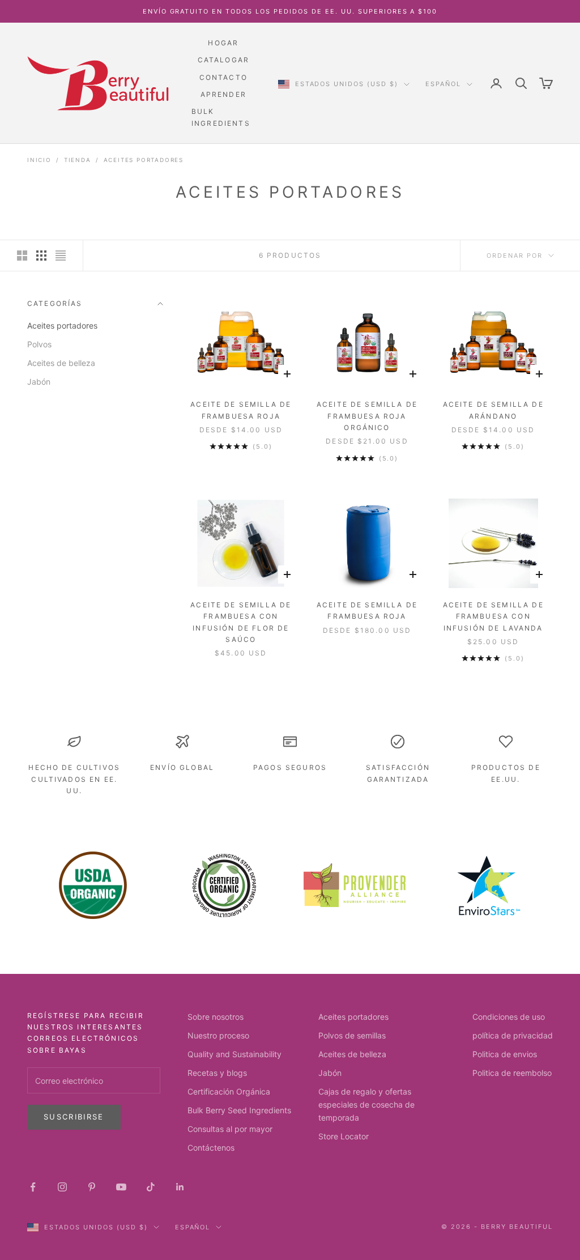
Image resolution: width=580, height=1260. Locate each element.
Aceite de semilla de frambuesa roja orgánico (367, 416)
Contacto (223, 77)
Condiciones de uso (508, 1016)
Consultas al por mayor (229, 1129)
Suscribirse (74, 1116)
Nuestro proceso (218, 1035)
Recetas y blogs (217, 1073)
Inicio (39, 159)
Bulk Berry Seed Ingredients (239, 1110)
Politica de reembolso (512, 1073)
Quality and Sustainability (234, 1054)
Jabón (38, 381)
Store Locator (343, 1136)
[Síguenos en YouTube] (121, 1187)
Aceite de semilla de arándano (493, 410)
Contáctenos (210, 1147)
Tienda (77, 159)
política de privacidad (512, 1035)
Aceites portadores (144, 159)
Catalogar (223, 60)
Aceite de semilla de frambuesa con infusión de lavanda (493, 616)
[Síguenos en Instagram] (62, 1187)
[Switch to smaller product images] (41, 255)
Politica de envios (504, 1054)
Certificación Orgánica (228, 1091)
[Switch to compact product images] (61, 255)
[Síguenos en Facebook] (33, 1187)
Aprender (223, 94)
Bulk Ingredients (220, 117)
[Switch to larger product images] (22, 255)
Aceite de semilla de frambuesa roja (240, 410)
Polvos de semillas (352, 1035)
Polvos (39, 344)
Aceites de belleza (61, 363)
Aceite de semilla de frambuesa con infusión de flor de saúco (240, 622)
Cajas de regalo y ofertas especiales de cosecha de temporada (366, 1104)
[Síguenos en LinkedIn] (180, 1187)
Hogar (223, 43)
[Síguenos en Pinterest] (91, 1187)
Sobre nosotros (215, 1016)
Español (443, 84)
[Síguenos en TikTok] (150, 1187)
